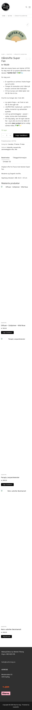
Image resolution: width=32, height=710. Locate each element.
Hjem (2, 54)
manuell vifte (17, 147)
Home (3, 15)
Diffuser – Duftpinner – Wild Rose (13, 325)
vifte (15, 149)
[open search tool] (26, 7)
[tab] (5, 158)
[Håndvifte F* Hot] (30, 58)
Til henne (16, 144)
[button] (27, 24)
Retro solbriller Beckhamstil (11, 629)
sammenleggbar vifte (7, 149)
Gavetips (9, 54)
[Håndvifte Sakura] (27, 58)
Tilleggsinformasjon (20, 158)
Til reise (22, 144)
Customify (16, 707)
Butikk (10, 15)
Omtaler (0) (7, 161)
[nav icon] (30, 7)
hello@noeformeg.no (8, 662)
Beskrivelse (5, 158)
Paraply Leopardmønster (10, 477)
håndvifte (10, 147)
